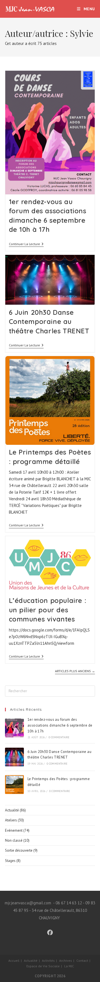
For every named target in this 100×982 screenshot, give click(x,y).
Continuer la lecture (26, 244)
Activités (48, 960)
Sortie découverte (18, 850)
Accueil (13, 960)
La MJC (69, 966)
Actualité (12, 810)
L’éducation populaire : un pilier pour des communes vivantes (47, 609)
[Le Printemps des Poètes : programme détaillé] (14, 784)
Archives (65, 960)
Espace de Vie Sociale (43, 966)
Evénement (13, 830)
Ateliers (11, 820)
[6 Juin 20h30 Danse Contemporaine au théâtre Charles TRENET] (14, 757)
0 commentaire (59, 737)
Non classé (13, 840)
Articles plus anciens (75, 671)
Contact (82, 960)
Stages (10, 860)
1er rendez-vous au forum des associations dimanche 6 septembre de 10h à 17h (60, 725)
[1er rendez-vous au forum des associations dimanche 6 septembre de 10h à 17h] (14, 728)
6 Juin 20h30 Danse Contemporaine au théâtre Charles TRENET (49, 321)
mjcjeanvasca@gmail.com (28, 902)
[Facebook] (50, 932)
